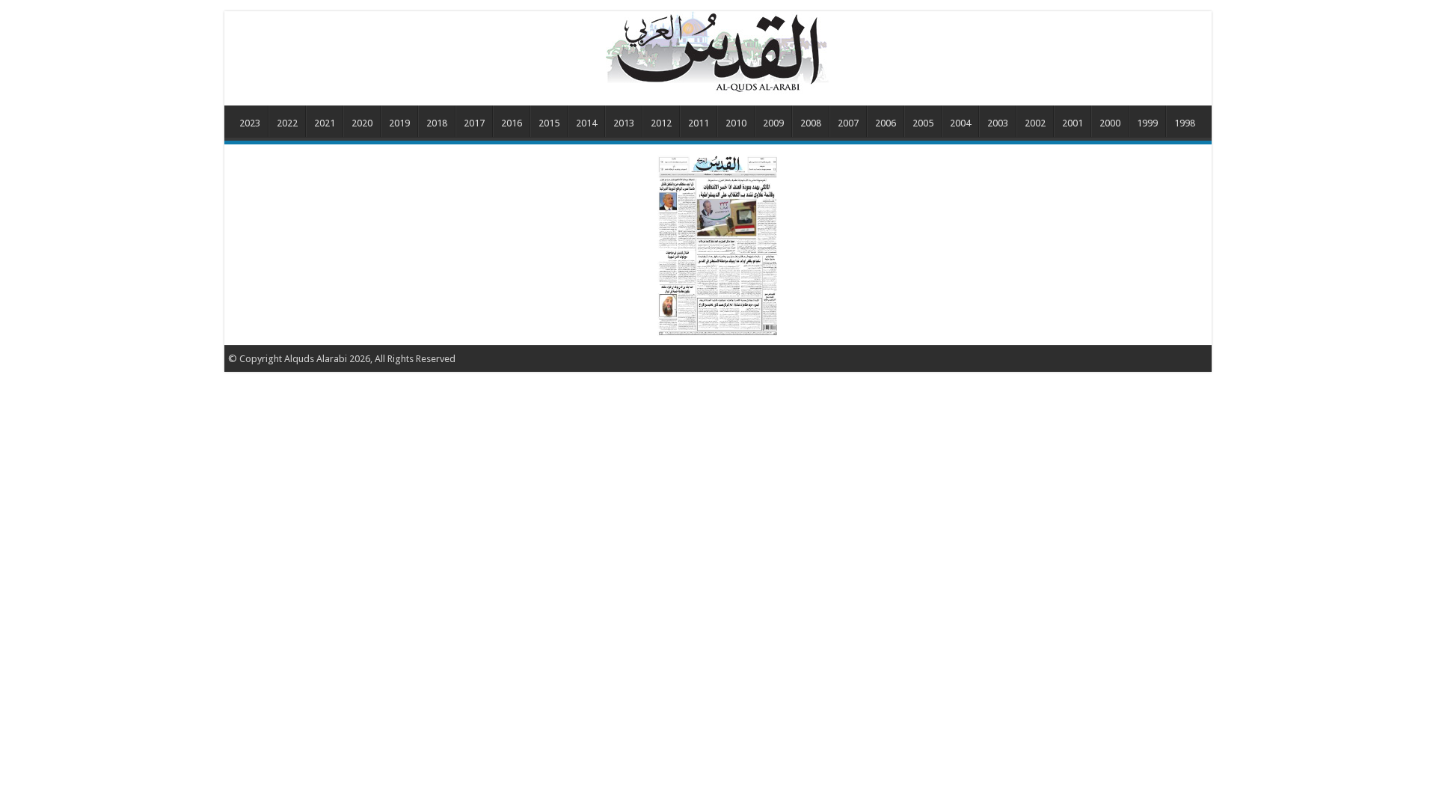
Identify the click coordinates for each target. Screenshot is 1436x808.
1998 (1184, 123)
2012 (661, 123)
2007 (848, 123)
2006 (885, 123)
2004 (960, 123)
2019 (399, 123)
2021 (324, 123)
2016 (511, 123)
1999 (1147, 123)
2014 (586, 123)
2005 (922, 123)
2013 (623, 123)
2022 (287, 123)
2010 (735, 123)
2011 (698, 123)
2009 (773, 123)
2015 (548, 123)
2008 (810, 123)
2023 (249, 123)
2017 (474, 123)
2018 (436, 123)
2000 (1109, 123)
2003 (997, 123)
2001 (1072, 123)
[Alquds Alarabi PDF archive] (718, 51)
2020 (362, 123)
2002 (1035, 123)
